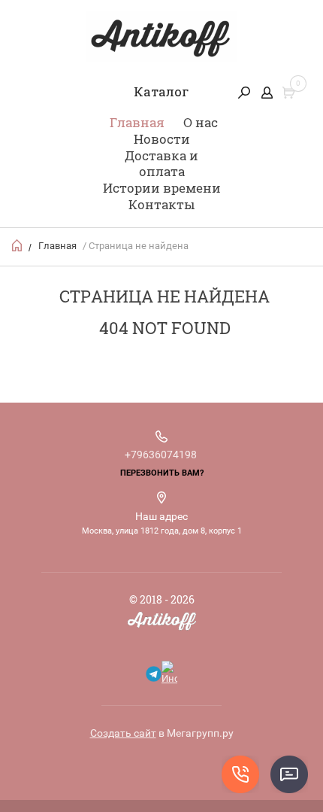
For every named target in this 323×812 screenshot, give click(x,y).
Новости (162, 139)
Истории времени (162, 188)
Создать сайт (123, 733)
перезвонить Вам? (162, 473)
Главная (137, 122)
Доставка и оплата (161, 163)
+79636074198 (161, 455)
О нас (200, 122)
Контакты (161, 204)
